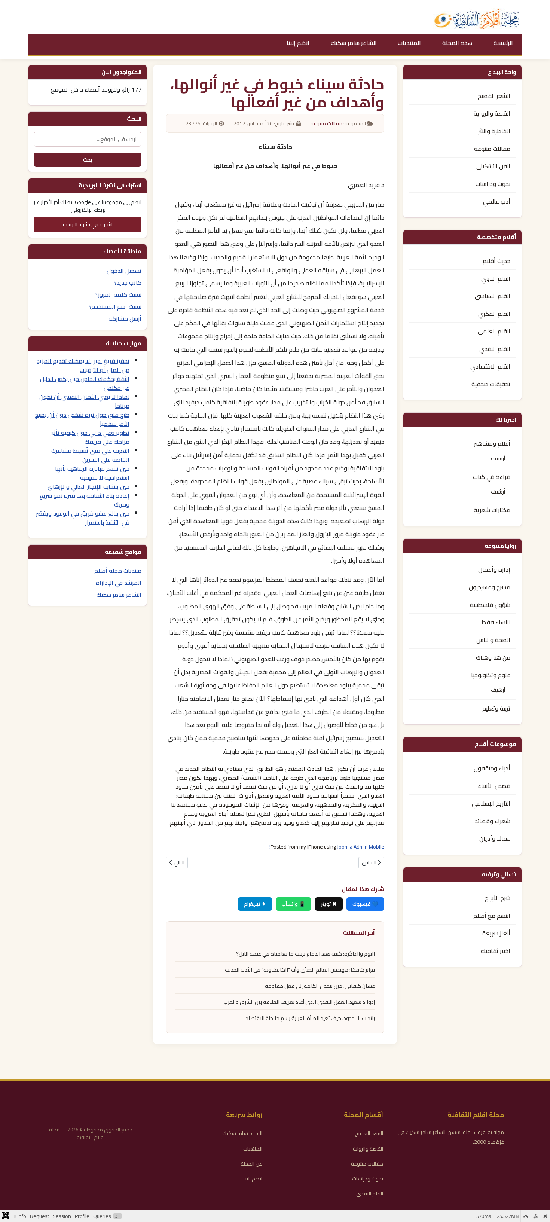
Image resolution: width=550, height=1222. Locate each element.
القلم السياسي (492, 296)
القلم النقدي (494, 348)
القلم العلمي (494, 331)
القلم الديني (495, 278)
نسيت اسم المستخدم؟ (115, 306)
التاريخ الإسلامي (491, 803)
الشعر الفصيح (494, 95)
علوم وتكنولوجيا (490, 675)
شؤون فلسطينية (490, 604)
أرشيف (498, 458)
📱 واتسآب (293, 904)
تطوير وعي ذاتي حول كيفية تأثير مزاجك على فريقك (89, 437)
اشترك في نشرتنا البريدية (88, 224)
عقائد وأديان (494, 838)
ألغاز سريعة (496, 933)
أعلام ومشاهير (492, 443)
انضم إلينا (298, 42)
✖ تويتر (329, 904)
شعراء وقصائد (492, 821)
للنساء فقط (496, 622)
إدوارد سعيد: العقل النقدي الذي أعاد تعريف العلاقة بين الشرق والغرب (299, 1002)
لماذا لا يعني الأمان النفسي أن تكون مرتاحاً (84, 401)
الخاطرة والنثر (494, 131)
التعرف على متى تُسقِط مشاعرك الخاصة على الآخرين (90, 455)
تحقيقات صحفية (490, 383)
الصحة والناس (493, 639)
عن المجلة (251, 1163)
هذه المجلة (457, 42)
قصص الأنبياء (494, 785)
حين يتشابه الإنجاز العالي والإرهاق (88, 486)
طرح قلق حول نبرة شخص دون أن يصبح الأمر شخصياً (82, 419)
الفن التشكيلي (493, 166)
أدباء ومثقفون (492, 768)
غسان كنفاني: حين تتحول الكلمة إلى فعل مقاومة (320, 986)
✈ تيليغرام (255, 904)
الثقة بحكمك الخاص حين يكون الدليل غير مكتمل (84, 383)
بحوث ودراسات (493, 183)
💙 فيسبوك (365, 904)
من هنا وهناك (493, 657)
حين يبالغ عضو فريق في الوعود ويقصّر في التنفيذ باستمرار (82, 518)
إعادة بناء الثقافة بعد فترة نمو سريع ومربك (84, 500)
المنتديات (409, 42)
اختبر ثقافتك (495, 950)
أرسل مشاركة (125, 318)
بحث (87, 160)
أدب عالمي (496, 201)
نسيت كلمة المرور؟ (118, 294)
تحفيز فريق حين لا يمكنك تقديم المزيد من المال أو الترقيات (83, 365)
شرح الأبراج (497, 898)
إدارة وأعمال (494, 569)
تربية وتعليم (496, 708)
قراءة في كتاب (491, 476)
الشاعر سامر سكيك (354, 42)
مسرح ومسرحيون (489, 587)
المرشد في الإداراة (118, 582)
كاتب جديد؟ (127, 282)
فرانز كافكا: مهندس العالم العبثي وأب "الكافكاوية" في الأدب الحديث (300, 970)
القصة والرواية (492, 113)
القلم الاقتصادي (490, 366)
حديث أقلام (496, 260)
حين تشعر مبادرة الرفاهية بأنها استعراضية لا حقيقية (92, 473)
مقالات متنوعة (492, 148)
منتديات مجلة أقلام (117, 570)
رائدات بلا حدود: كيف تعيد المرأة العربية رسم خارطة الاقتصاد (310, 1018)
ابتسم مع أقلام (491, 915)
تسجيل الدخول (124, 270)
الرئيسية (503, 42)
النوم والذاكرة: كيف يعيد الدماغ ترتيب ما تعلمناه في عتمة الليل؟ (305, 953)
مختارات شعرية (492, 510)
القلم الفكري (494, 313)
